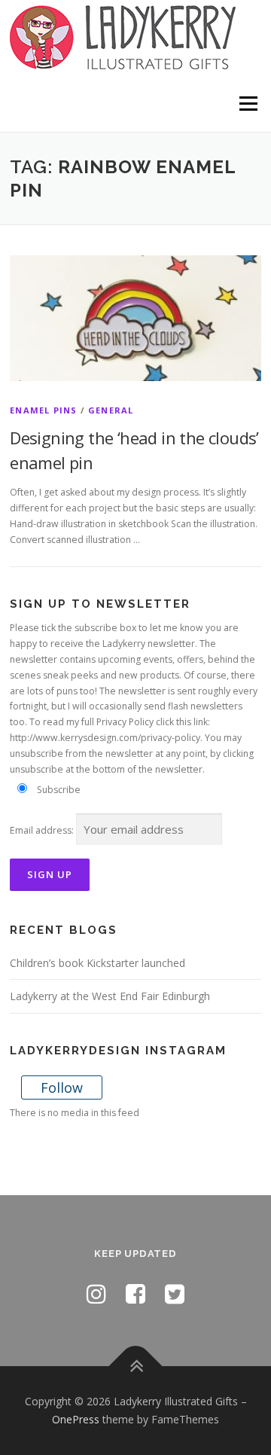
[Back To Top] (136, 1366)
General (110, 410)
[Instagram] (96, 1293)
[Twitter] (174, 1293)
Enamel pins (43, 410)
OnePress (75, 1419)
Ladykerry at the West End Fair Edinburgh (110, 996)
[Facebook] (135, 1293)
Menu (247, 103)
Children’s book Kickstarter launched (97, 963)
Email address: (42, 830)
